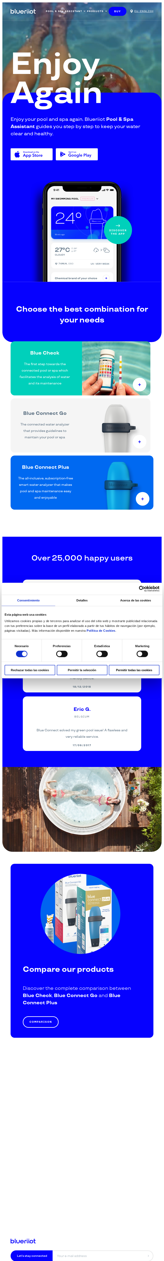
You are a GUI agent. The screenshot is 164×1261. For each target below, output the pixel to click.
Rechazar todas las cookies (30, 670)
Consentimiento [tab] (28, 600)
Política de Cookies (101, 630)
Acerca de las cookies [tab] (135, 600)
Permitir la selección (82, 670)
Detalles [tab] (82, 600)
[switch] (62, 654)
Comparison (40, 1022)
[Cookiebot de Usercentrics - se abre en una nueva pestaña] (141, 589)
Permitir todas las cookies (134, 670)
